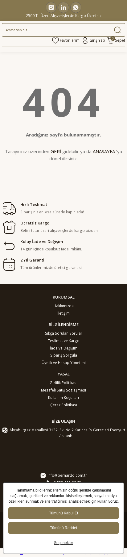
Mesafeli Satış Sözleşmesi (63, 389)
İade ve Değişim (63, 348)
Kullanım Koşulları (63, 397)
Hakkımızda (64, 305)
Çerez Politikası (63, 404)
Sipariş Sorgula (63, 355)
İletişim (63, 313)
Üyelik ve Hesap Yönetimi (64, 362)
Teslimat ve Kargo (64, 340)
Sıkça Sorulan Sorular (63, 333)
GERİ (56, 151)
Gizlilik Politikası (63, 382)
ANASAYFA (104, 151)
